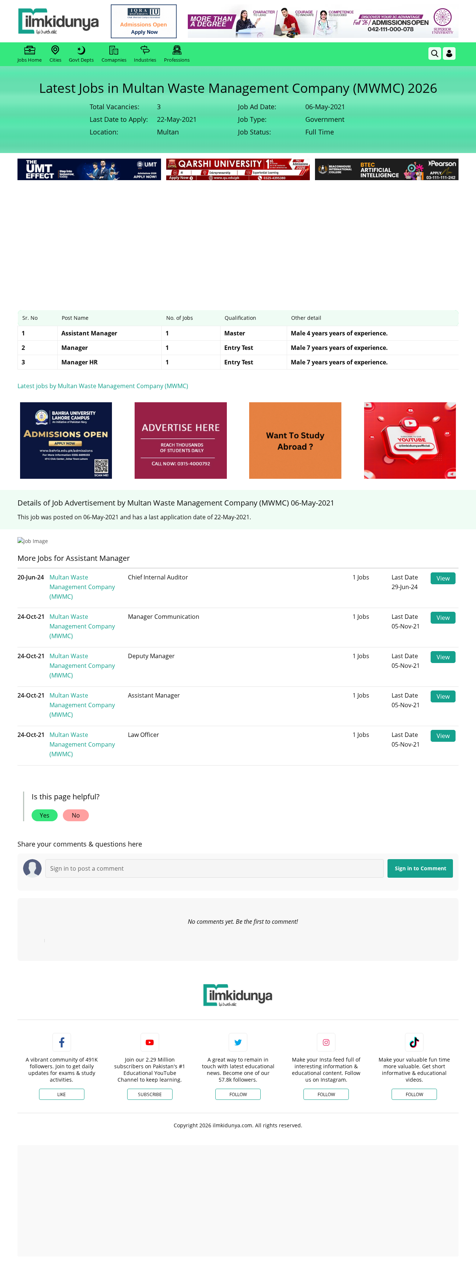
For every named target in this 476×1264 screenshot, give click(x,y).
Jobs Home (29, 59)
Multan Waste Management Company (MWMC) (82, 587)
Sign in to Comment (420, 868)
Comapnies (114, 59)
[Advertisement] (238, 238)
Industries (145, 59)
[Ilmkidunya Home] (58, 21)
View (443, 578)
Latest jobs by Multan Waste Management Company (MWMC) (102, 386)
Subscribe (150, 1094)
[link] (144, 21)
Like (61, 1094)
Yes (44, 815)
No (76, 815)
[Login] (449, 53)
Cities (55, 59)
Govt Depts (81, 59)
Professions (177, 59)
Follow (238, 1094)
